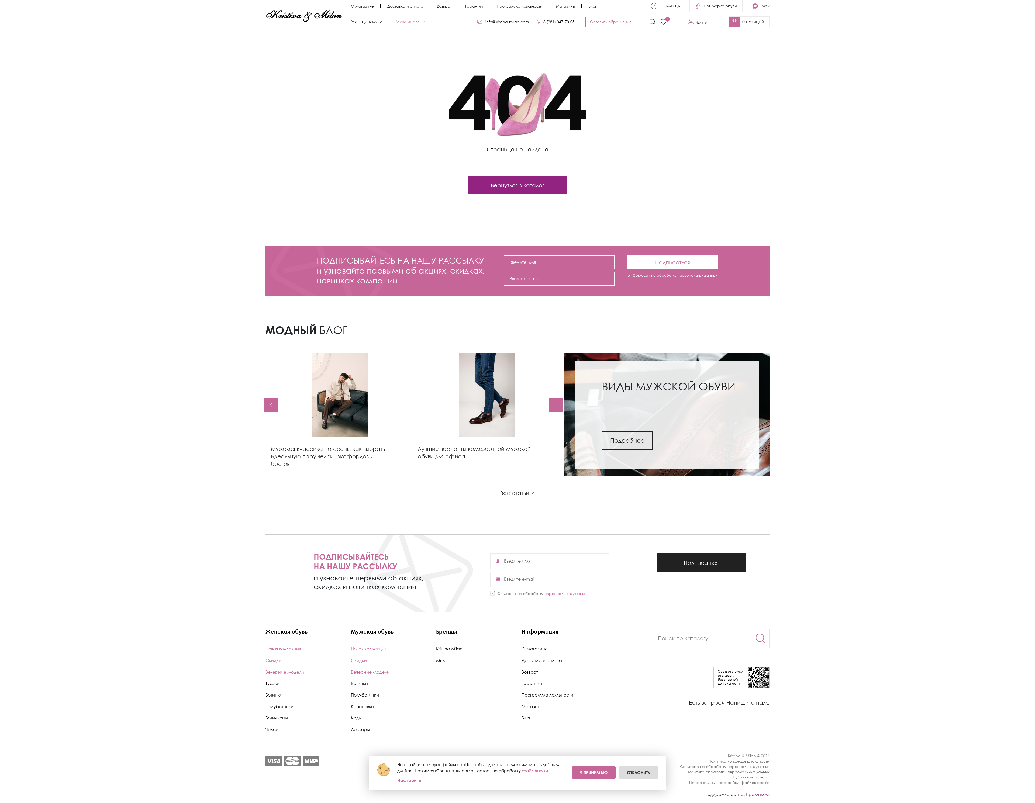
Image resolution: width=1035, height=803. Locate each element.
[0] (664, 22)
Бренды (446, 631)
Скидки (273, 660)
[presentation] (271, 405)
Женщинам (364, 22)
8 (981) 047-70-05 (559, 21)
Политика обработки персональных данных (728, 772)
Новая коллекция (283, 648)
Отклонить (638, 772)
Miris (440, 660)
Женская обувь (286, 631)
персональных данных (697, 275)
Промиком (758, 794)
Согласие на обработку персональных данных (725, 766)
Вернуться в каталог (517, 185)
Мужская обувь (372, 631)
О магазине (362, 6)
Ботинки (273, 695)
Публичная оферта (751, 777)
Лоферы (360, 729)
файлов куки (535, 770)
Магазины (565, 6)
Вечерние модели (284, 672)
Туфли (272, 683)
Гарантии (474, 6)
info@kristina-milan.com (507, 21)
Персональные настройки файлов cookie (729, 782)
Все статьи (517, 493)
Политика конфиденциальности (739, 761)
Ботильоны (276, 717)
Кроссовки (362, 706)
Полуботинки (279, 706)
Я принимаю (594, 772)
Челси (271, 729)
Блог (592, 6)
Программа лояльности (520, 6)
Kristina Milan (449, 648)
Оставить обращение (611, 21)
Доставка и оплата (405, 6)
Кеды (356, 717)
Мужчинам (407, 22)
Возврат (444, 6)
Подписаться (672, 260)
